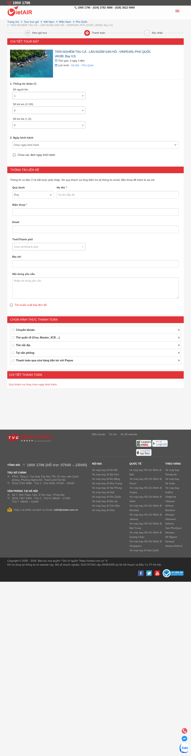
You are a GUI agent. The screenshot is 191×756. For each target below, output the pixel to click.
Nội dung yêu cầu (23, 273)
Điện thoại (19, 204)
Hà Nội (75, 65)
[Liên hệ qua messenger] (184, 740)
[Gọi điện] (184, 732)
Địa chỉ (16, 256)
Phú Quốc (87, 65)
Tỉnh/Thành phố (22, 239)
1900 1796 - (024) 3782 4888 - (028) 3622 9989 (106, 7)
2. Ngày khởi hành (21, 137)
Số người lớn (20, 89)
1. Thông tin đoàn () (23, 83)
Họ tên (62, 187)
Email (15, 222)
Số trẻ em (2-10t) (23, 104)
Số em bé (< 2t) (22, 118)
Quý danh (18, 187)
